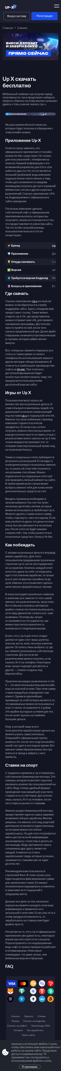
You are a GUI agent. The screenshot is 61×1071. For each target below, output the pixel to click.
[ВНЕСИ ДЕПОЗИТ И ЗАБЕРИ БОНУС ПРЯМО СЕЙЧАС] (30, 59)
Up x (34, 301)
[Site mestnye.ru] (16, 7)
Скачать (15, 1016)
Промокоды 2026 (40, 1025)
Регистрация (45, 15)
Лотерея (18, 1030)
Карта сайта (28, 1034)
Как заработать (35, 1030)
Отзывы (41, 1016)
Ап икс (21, 369)
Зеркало (28, 1016)
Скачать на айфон (17, 1025)
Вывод (15, 1020)
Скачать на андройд (34, 1020)
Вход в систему (16, 16)
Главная (8, 27)
